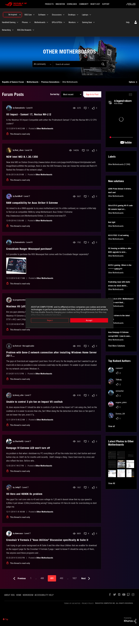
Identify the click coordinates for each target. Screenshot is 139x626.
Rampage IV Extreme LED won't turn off (28, 448)
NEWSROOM (28, 595)
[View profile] (9, 108)
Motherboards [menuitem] (39, 22)
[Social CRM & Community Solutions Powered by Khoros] (130, 620)
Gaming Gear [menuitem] (87, 22)
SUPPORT (105, 4)
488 (42, 578)
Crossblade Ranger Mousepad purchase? (29, 248)
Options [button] (132, 82)
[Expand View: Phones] (30, 22)
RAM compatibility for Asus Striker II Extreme (32, 202)
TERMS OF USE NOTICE (72, 603)
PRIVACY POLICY (88, 603)
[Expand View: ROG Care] (33, 15)
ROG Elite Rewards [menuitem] (24, 30)
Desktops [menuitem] (71, 15)
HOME (18, 595)
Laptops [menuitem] (85, 15)
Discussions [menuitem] (57, 15)
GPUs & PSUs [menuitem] (57, 22)
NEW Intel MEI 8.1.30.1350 (22, 156)
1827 (74, 578)
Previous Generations (50, 82)
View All (111, 483)
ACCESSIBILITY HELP (44, 595)
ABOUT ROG (9, 595)
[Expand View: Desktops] (77, 15)
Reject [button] (50, 320)
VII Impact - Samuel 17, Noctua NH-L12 (28, 114)
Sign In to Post (92, 94)
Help (127, 22)
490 (61, 578)
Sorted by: (55, 94)
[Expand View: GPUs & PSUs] (64, 22)
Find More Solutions (116, 346)
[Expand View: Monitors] (77, 22)
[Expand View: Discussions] (63, 15)
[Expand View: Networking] (12, 30)
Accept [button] (89, 320)
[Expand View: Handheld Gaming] (17, 22)
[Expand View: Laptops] (90, 15)
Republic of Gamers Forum (13, 82)
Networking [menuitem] (6, 30)
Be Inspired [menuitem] (13, 14)
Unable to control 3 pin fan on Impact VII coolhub (34, 401)
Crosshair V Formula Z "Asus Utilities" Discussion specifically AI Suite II (47, 540)
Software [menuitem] (41, 15)
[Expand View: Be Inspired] (20, 15)
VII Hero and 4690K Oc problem (24, 494)
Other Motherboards (45, 128)
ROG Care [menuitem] (28, 15)
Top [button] (6, 619)
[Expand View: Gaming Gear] (94, 22)
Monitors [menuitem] (72, 22)
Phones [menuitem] (25, 22)
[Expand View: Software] (47, 15)
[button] (112, 455)
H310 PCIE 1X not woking (118, 235)
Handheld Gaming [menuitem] (8, 22)
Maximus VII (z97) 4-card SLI (23, 306)
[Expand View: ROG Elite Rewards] (33, 30)
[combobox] (80, 64)
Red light (111, 222)
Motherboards (32, 82)
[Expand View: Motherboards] (47, 22)
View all (111, 426)
